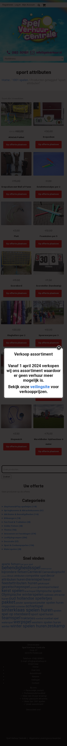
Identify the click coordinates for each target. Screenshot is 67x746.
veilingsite (40, 386)
